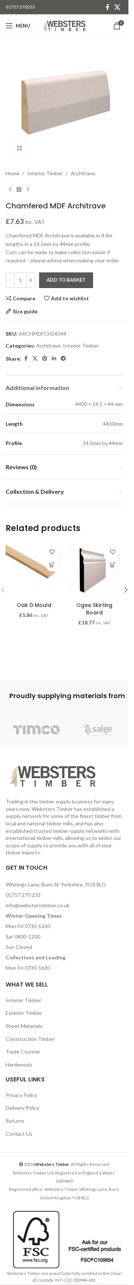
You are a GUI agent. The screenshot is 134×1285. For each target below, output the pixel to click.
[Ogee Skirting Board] (94, 570)
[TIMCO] (36, 730)
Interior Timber (45, 173)
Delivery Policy (22, 1108)
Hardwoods (19, 1064)
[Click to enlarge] (19, 148)
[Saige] (97, 730)
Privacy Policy (21, 1095)
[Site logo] (64, 25)
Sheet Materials (24, 1026)
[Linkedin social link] (54, 359)
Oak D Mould (34, 605)
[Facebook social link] (107, 7)
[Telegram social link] (63, 359)
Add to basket (66, 280)
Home (12, 173)
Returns (15, 1121)
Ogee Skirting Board (94, 608)
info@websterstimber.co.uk (38, 905)
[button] (52, 565)
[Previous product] (10, 189)
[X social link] (117, 7)
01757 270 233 (23, 895)
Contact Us (19, 1134)
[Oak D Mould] (34, 570)
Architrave (83, 173)
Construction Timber (30, 1039)
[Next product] (27, 189)
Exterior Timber (24, 1013)
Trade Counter (23, 1051)
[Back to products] (19, 189)
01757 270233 (20, 7)
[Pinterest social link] (45, 359)
